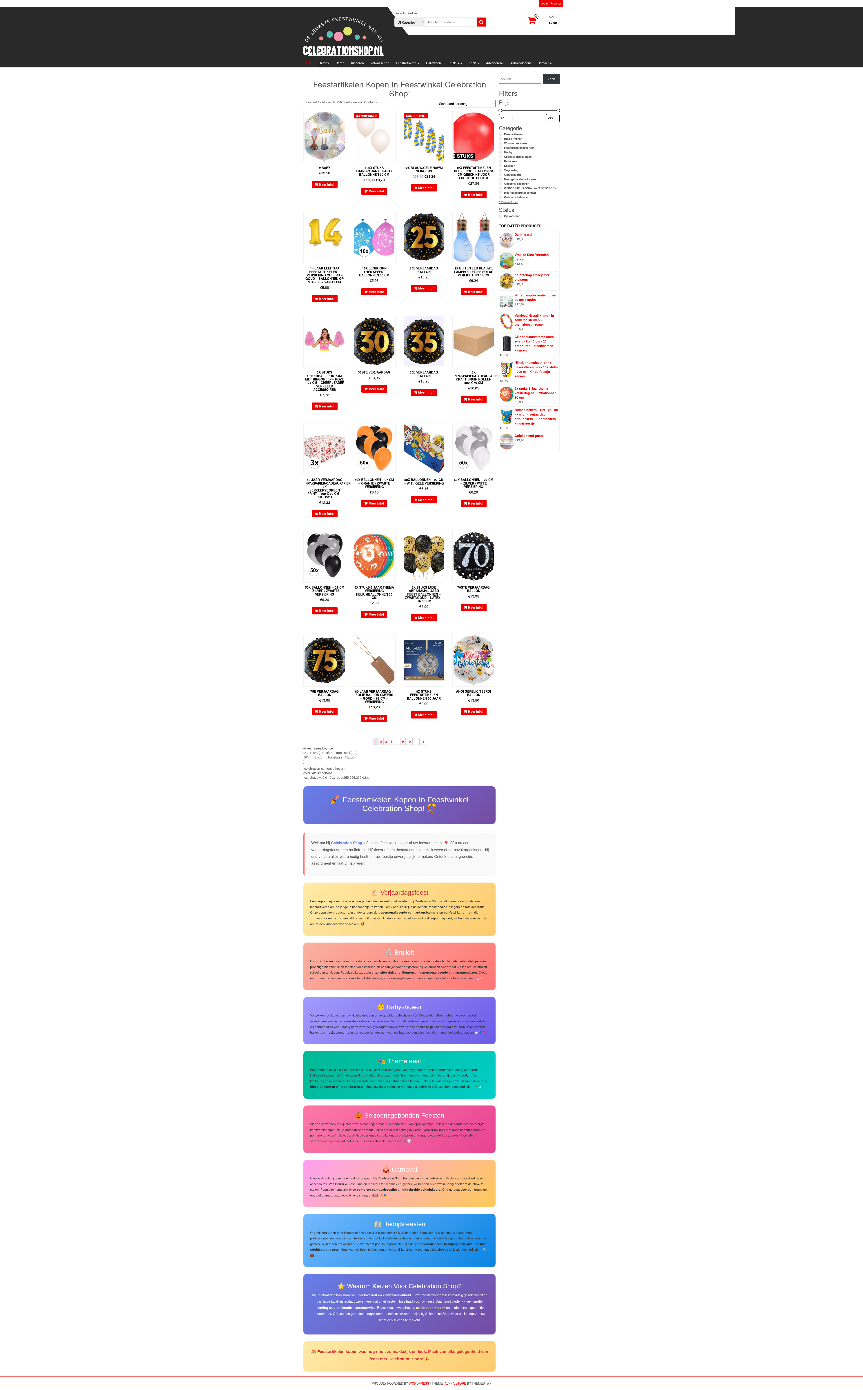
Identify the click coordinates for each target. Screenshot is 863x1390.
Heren (340, 63)
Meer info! (326, 184)
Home (307, 63)
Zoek (551, 79)
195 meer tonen (508, 202)
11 (416, 741)
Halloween (433, 63)
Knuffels (454, 63)
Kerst (473, 63)
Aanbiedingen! (520, 63)
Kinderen (357, 63)
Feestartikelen (406, 63)
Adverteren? (495, 63)
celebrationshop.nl (430, 1308)
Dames (324, 63)
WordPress (419, 1383)
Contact (543, 63)
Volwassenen (380, 63)
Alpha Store (455, 1383)
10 (409, 741)
